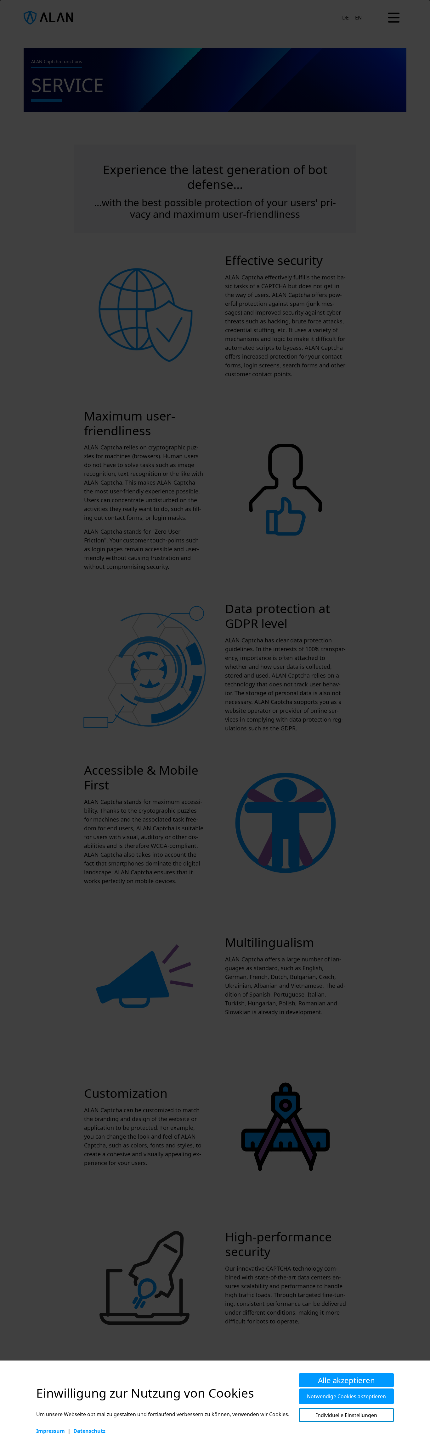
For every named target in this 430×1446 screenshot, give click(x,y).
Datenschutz (89, 1430)
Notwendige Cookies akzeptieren (346, 1396)
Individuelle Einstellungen (346, 1415)
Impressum (50, 1430)
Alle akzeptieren (346, 1380)
